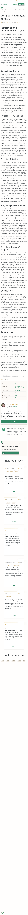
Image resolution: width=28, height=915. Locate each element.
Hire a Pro (11, 453)
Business (17, 9)
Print (19, 22)
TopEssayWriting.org (5, 9)
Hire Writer (14, 421)
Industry (23, 387)
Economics (22, 383)
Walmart (19, 660)
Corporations (23, 9)
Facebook (13, 660)
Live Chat (2, 1)
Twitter (2, 660)
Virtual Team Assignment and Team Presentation (12, 537)
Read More (14, 490)
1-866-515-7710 (1, 1)
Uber (24, 660)
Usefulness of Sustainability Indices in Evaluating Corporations (13, 600)
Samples (12, 9)
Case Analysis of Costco (12, 476)
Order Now (21, 4)
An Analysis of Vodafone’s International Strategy (13, 569)
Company (3, 11)
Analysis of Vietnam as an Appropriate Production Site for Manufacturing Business (13, 506)
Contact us (4, 1)
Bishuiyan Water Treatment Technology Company (13, 631)
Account (15, 4)
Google (8, 660)
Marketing (17, 387)
